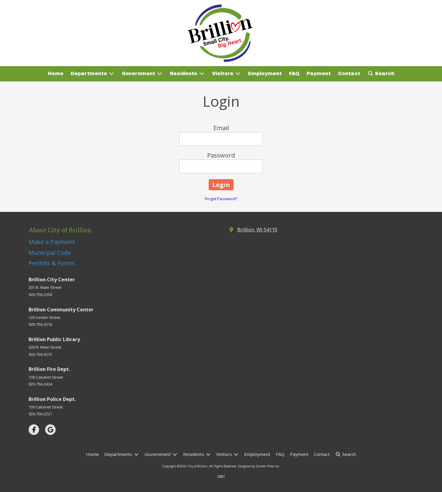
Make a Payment (52, 242)
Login (221, 476)
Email (221, 128)
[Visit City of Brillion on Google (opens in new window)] (50, 429)
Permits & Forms (52, 263)
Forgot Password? (221, 198)
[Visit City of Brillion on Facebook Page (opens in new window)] (34, 429)
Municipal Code (50, 253)
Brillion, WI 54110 (257, 229)
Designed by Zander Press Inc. (259, 466)
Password (221, 155)
